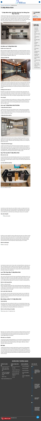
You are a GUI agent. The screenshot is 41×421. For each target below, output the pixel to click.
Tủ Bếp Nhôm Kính (36, 37)
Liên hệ (5, 369)
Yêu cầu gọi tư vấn (37, 19)
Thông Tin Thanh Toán (15, 370)
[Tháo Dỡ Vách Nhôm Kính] (33, 398)
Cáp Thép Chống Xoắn (25, 366)
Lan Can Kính (36, 63)
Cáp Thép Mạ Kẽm (25, 368)
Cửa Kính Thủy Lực (36, 46)
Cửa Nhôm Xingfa (36, 43)
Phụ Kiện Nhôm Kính (37, 40)
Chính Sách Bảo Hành (15, 372)
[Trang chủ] (20, 2)
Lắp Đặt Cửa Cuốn (36, 32)
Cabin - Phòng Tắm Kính (36, 65)
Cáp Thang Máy (25, 373)
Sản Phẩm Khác (7, 5)
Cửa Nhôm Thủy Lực (37, 61)
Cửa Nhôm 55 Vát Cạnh (36, 52)
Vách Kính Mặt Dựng (37, 58)
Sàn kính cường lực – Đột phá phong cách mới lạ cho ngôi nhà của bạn (37, 386)
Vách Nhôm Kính (36, 49)
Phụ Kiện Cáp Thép (25, 376)
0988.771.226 (35, 16)
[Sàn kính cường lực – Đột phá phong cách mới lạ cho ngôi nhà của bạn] (33, 386)
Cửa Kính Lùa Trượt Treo (36, 55)
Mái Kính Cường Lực (37, 34)
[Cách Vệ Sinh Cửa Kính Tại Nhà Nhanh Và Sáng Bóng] (33, 371)
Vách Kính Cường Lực (36, 29)
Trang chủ (2, 5)
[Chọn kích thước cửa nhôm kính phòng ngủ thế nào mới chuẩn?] (33, 408)
